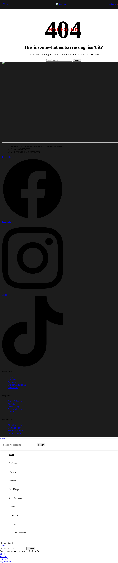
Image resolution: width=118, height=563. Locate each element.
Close (2, 438)
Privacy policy (14, 433)
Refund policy (14, 428)
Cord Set (12, 411)
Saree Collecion (15, 401)
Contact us (13, 387)
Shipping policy (15, 425)
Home (11, 377)
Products (12, 382)
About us (12, 379)
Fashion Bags (14, 406)
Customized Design (17, 385)
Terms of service (15, 430)
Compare (15, 524)
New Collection (15, 409)
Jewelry (11, 404)
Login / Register (18, 532)
